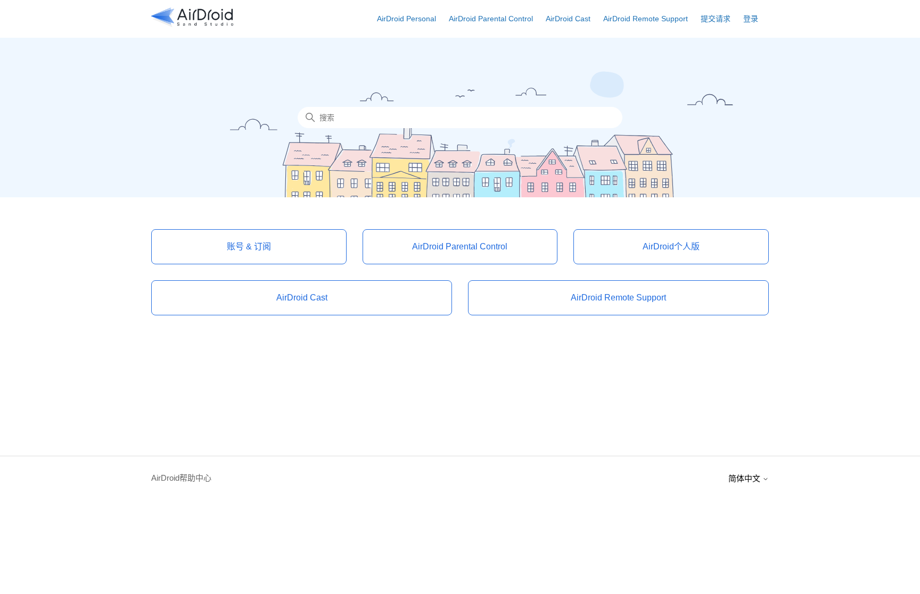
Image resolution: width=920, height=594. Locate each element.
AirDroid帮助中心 (181, 477)
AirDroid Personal (406, 18)
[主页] (192, 24)
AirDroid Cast (568, 18)
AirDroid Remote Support (645, 18)
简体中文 (745, 478)
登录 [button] (750, 18)
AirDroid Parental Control (491, 18)
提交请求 (715, 18)
